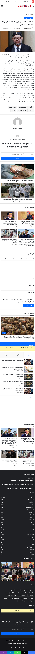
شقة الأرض (30, 595)
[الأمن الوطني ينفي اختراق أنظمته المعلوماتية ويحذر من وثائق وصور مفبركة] (9, 215)
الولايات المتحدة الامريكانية (27, 592)
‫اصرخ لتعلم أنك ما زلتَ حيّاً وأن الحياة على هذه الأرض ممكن (13, 390)
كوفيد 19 (31, 598)
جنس (30, 110)
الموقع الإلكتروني (30, 292)
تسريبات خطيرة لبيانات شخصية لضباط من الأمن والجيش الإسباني (9, 462)
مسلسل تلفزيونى (15, 598)
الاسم (32, 279)
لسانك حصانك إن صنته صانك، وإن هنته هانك (12, 360)
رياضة (31, 537)
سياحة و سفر (28, 504)
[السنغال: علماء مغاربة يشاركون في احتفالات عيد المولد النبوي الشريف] (9, 233)
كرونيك (31, 544)
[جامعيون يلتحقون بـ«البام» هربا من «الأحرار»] (28, 578)
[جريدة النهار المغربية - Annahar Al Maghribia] (24, 6)
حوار (32, 532)
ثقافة (31, 527)
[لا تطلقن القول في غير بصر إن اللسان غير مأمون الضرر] (28, 377)
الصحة (31, 517)
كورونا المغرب (10, 595)
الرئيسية (30, 14)
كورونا (16, 595)
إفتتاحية (31, 512)
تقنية (32, 524)
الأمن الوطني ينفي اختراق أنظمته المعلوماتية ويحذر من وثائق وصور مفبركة (10, 223)
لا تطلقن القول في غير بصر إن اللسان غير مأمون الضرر (13, 375)
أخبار (26, 14)
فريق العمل (24, 643)
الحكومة (17, 590)
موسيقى (31, 552)
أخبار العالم (30, 499)
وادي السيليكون (21, 600)
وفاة (13, 110)
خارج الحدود (30, 534)
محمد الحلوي (21, 110)
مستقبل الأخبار (24, 598)
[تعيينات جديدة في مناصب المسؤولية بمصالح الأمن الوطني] (26, 215)
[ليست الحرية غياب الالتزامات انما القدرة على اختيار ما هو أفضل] (28, 369)
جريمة (31, 529)
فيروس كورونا (23, 595)
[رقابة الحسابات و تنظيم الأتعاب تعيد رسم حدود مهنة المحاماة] (6, 578)
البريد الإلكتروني (30, 285)
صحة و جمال (28, 507)
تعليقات (6, 355)
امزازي (18, 592)
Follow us (31, 605)
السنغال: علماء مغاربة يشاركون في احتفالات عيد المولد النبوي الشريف (9, 240)
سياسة (31, 539)
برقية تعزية (22, 107)
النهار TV (31, 522)
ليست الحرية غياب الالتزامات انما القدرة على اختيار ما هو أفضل (12, 368)
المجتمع (26, 18)
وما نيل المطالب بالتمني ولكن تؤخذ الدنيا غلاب (13, 382)
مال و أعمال (30, 547)
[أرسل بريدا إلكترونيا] (24, 28)
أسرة (30, 107)
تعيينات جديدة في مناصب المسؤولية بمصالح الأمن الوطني (27, 223)
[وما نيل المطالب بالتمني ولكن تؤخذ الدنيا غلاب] (28, 384)
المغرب (12, 590)
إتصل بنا (19, 643)
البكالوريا (31, 590)
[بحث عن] (33, 6)
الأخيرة (18, 355)
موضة (31, 554)
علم (32, 542)
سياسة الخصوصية (12, 643)
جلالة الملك (12, 107)
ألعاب (30, 502)
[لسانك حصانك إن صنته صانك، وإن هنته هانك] (28, 362)
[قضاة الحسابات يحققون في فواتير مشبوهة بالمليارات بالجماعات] (17, 578)
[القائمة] (2, 6)
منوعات (31, 549)
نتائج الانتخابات (30, 600)
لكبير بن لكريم (28, 28)
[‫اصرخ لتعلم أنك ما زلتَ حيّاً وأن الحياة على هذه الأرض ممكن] (28, 391)
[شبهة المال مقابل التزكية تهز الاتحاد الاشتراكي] (6, 572)
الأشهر (29, 355)
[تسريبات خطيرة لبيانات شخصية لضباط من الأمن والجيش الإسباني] (9, 454)
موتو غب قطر (6, 598)
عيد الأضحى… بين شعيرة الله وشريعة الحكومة (19, 337)
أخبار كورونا (30, 509)
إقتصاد (31, 514)
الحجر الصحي (24, 590)
